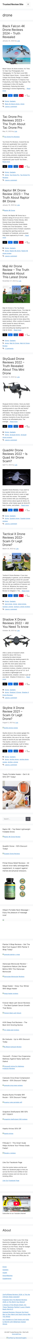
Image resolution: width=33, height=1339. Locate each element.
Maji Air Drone (14, 343)
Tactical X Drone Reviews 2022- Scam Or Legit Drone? (14, 539)
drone (22, 104)
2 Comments (9, 348)
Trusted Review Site (13, 4)
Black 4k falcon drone (12, 104)
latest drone (22, 604)
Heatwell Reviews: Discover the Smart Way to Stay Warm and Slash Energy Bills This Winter (16, 1314)
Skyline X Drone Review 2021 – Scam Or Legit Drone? (13, 713)
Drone (7, 101)
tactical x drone (8, 607)
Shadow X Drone (15, 692)
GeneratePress (16, 1334)
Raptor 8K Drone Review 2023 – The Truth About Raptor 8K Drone (16, 195)
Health (5, 1273)
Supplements (7, 1278)
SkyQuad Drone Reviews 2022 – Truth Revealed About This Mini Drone (13, 366)
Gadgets (13, 101)
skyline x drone (13, 762)
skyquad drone (15, 435)
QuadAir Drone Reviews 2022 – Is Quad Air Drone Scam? (15, 455)
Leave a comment (11, 106)
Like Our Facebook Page (11, 1180)
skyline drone (14, 759)
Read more (6, 162)
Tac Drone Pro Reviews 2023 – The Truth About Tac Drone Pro (14, 122)
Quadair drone (14, 518)
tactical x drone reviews (22, 607)
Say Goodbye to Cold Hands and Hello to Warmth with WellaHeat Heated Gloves (16, 1322)
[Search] (28, 819)
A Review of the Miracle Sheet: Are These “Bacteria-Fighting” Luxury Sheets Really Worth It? (16, 1307)
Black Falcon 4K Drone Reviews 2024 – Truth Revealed (14, 31)
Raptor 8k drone (15, 251)
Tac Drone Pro (14, 175)
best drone (8, 604)
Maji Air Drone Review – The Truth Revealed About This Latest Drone (16, 271)
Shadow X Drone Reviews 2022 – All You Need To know (16, 623)
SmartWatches (8, 1275)
